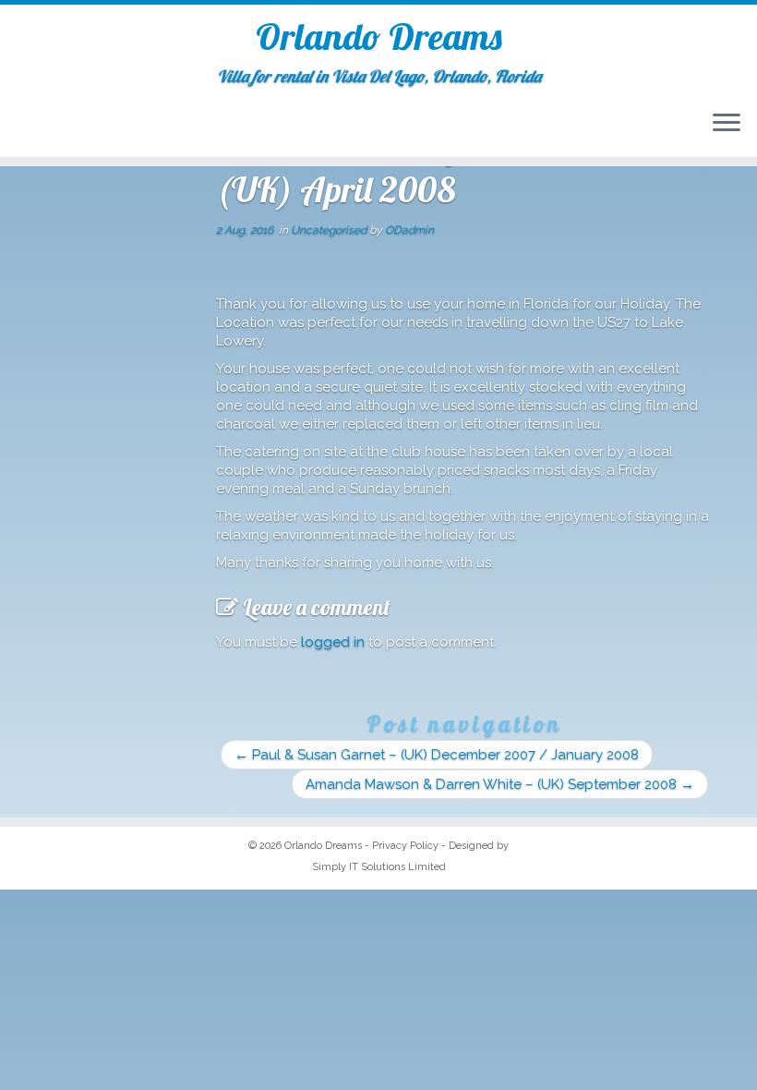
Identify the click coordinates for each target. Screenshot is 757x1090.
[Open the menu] (726, 124)
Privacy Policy (405, 846)
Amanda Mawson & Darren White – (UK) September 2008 (500, 784)
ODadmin (409, 230)
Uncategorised (330, 230)
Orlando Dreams (379, 36)
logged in (333, 642)
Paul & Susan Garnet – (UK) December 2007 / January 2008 (436, 754)
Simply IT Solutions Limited (379, 867)
